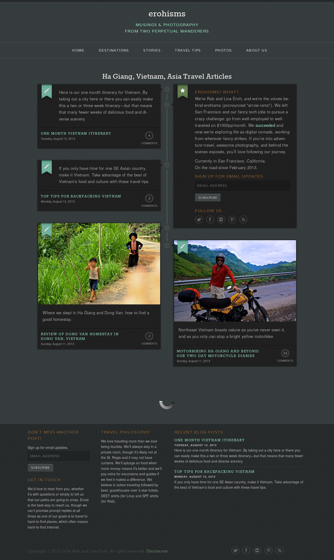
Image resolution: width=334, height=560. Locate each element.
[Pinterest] (232, 219)
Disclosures (157, 551)
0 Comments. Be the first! (149, 337)
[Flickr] (221, 219)
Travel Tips (188, 50)
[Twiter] (199, 219)
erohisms (167, 14)
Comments (149, 143)
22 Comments (285, 354)
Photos (223, 50)
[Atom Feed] (243, 219)
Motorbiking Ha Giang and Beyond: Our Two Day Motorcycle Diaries (218, 353)
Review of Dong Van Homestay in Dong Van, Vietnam (80, 336)
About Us (256, 50)
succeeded (265, 125)
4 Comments (149, 136)
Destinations (114, 50)
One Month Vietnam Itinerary (76, 133)
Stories (152, 50)
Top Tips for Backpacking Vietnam (81, 196)
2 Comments (149, 199)
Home (78, 50)
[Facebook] (210, 219)
